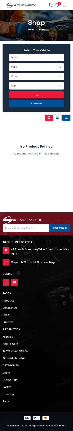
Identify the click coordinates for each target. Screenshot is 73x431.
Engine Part (10, 380)
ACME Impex (58, 425)
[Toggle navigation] (64, 5)
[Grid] (49, 118)
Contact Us (10, 308)
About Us (8, 300)
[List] (57, 118)
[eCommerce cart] (50, 5)
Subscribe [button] (58, 228)
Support (8, 322)
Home (31, 29)
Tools (6, 401)
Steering (8, 394)
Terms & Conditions (15, 351)
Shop (6, 315)
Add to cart (10, 344)
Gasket (7, 387)
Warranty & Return (14, 358)
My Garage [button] (36, 103)
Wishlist (8, 336)
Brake (6, 372)
